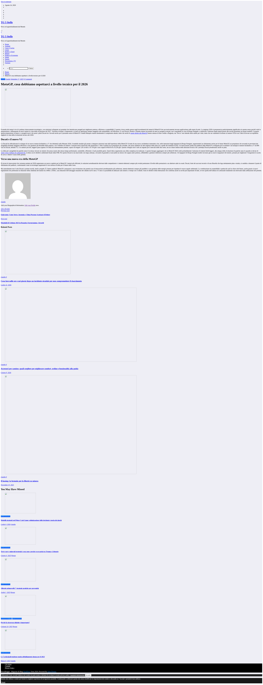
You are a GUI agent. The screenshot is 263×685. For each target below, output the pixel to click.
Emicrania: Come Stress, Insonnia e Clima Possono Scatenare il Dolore (25, 215)
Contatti (7, 666)
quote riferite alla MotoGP (139, 133)
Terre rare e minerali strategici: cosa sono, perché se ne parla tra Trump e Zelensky (30, 551)
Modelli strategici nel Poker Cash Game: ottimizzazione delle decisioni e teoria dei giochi (31, 520)
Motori (7, 53)
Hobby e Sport (9, 52)
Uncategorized (5, 516)
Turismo (7, 63)
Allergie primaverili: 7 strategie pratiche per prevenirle (20, 588)
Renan (14, 555)
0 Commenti (28, 79)
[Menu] (1, 30)
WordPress (26, 671)
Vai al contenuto (6, 2)
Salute (7, 57)
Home (7, 44)
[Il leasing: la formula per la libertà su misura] (70, 473)
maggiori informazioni (77, 675)
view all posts (5, 209)
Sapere (7, 59)
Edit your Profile (30, 205)
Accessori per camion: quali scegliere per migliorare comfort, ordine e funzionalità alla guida (39, 369)
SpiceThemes (52, 671)
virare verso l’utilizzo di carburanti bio (13, 153)
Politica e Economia (11, 55)
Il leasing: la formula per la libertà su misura (19, 481)
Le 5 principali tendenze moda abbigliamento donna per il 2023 (23, 657)
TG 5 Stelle (7, 22)
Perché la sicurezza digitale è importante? (15, 622)
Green (7, 50)
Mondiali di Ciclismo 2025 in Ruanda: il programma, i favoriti (22, 223)
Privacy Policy (9, 668)
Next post (4, 219)
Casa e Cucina (9, 48)
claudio (8, 79)
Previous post (5, 211)
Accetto (88, 675)
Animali (7, 46)
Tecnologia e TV (10, 61)
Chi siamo (8, 664)
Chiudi (3, 682)
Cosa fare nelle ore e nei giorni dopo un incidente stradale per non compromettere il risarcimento (41, 281)
